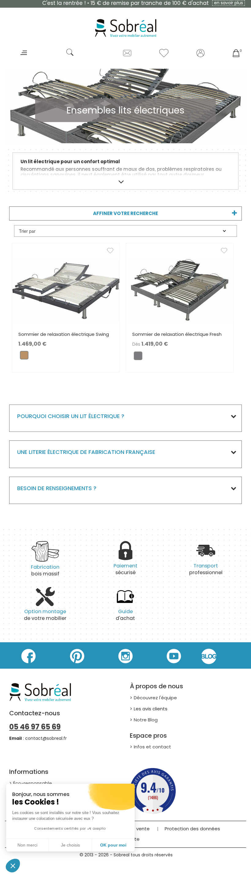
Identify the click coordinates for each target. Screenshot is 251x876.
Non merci (27, 845)
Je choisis (70, 845)
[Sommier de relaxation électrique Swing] (65, 290)
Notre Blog (146, 720)
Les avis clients (150, 708)
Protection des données (192, 828)
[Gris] (138, 357)
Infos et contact (152, 746)
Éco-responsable (32, 783)
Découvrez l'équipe (155, 697)
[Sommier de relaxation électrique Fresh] (179, 290)
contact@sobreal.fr (46, 738)
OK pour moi (113, 845)
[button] (13, 865)
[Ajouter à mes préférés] (113, 252)
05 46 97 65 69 (35, 727)
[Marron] (24, 356)
